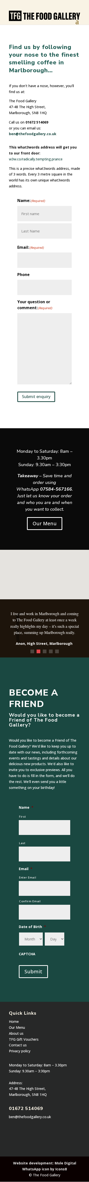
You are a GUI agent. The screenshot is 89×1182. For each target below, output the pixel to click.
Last (22, 843)
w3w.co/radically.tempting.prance (36, 159)
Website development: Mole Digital (44, 1163)
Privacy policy (19, 1051)
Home (14, 1021)
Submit (33, 971)
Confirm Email (30, 901)
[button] (50, 580)
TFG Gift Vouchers (24, 1039)
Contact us (18, 1045)
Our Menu (45, 523)
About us (16, 1033)
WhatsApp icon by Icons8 (44, 1169)
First (22, 816)
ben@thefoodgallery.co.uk (32, 133)
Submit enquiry (36, 396)
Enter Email (27, 877)
